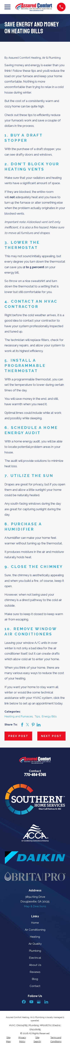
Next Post (51, 736)
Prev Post (18, 736)
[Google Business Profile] (39, 1002)
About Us (35, 965)
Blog (35, 979)
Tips (37, 716)
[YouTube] (31, 1002)
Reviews (35, 972)
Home (35, 922)
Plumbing (35, 950)
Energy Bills (49, 716)
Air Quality (35, 943)
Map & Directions (35, 906)
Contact (35, 986)
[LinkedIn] (46, 1002)
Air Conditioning (35, 929)
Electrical (35, 957)
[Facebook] (24, 1002)
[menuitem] (8, 1040)
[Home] (33, 7)
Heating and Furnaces (18, 716)
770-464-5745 (35, 774)
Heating (35, 936)
